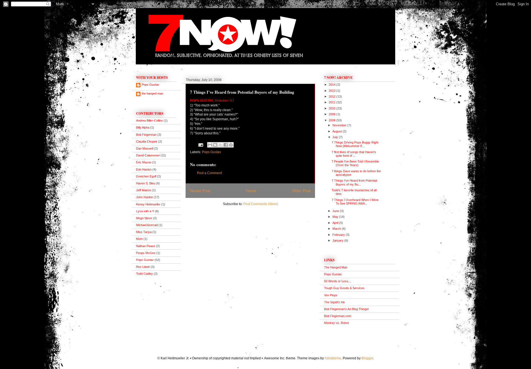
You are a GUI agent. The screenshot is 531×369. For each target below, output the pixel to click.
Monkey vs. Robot (336, 322)
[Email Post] (200, 145)
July (335, 137)
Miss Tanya (144, 232)
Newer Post (200, 191)
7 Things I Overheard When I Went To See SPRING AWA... (355, 201)
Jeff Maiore (143, 190)
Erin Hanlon (144, 169)
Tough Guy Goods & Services (344, 288)
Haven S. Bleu (145, 183)
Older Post (301, 191)
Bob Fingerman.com (337, 316)
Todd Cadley (144, 273)
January (338, 240)
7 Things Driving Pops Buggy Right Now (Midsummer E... (355, 144)
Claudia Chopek (146, 141)
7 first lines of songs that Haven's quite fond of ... (354, 153)
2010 (332, 108)
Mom (139, 238)
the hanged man (152, 93)
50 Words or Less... (337, 281)
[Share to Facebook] (225, 145)
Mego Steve (144, 218)
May (335, 216)
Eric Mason (143, 162)
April (335, 222)
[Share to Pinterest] (231, 145)
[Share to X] (220, 145)
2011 (332, 102)
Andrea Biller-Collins (149, 120)
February (339, 234)
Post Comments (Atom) (260, 204)
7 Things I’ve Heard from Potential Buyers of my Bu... (354, 182)
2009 (332, 114)
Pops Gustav (211, 152)
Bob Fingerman (146, 134)
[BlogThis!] (215, 145)
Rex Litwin (143, 266)
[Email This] (210, 145)
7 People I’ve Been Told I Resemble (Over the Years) (355, 163)
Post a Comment (209, 173)
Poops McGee (145, 253)
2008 (332, 120)
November (339, 125)
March (337, 228)
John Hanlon (144, 197)
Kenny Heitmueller (148, 204)
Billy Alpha (142, 127)
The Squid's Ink (334, 302)
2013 (332, 90)
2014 (332, 84)
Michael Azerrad (147, 225)
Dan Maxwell (144, 148)
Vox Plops (330, 295)
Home (251, 191)
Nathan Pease (145, 246)
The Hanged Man (335, 267)
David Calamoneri (148, 155)
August (337, 131)
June (336, 211)
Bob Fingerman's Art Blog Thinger (346, 309)
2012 (332, 96)
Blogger (367, 358)
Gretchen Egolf (146, 176)
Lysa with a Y (145, 211)
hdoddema (333, 358)
